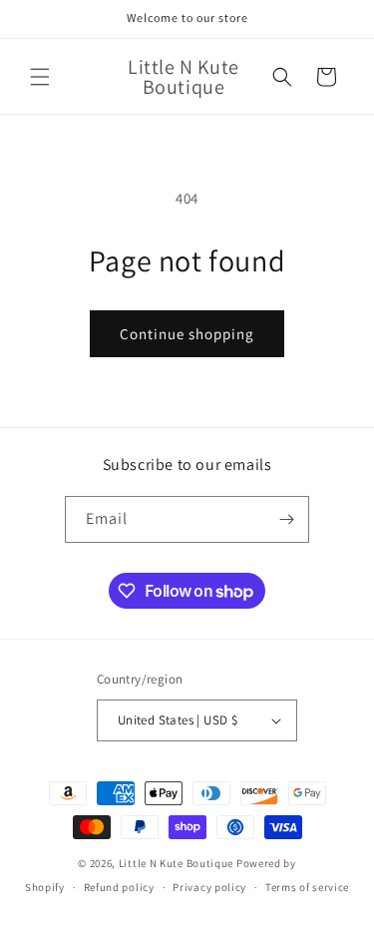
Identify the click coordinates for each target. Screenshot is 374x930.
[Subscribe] (286, 519)
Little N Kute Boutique (176, 863)
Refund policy (119, 887)
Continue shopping (187, 333)
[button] (40, 77)
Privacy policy (209, 887)
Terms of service (307, 887)
